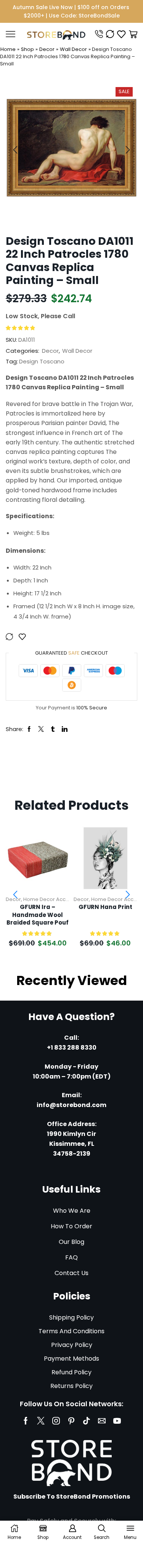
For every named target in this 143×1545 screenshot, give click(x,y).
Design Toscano (41, 361)
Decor (47, 49)
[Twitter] (41, 1420)
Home (8, 49)
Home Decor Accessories (55, 899)
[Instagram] (56, 1420)
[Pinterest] (71, 1420)
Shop (27, 49)
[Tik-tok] (86, 1420)
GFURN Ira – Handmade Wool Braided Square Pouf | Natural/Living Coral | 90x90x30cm (37, 915)
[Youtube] (117, 1420)
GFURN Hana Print (105, 907)
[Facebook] (25, 1420)
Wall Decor (73, 49)
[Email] (102, 1420)
